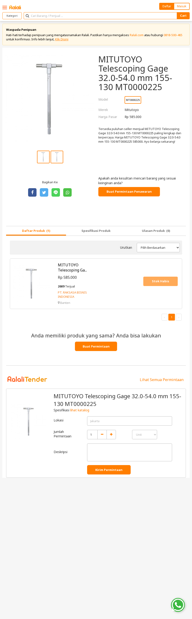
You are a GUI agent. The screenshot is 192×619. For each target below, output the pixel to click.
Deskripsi (60, 452)
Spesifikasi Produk (96, 231)
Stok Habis (160, 281)
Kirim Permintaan (108, 470)
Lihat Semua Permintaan (162, 379)
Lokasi (58, 420)
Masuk (181, 6)
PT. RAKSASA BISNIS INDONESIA (72, 294)
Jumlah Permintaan (62, 434)
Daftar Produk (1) (36, 231)
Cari (183, 15)
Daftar (166, 6)
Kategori (12, 15)
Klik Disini (61, 39)
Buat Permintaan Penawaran (129, 191)
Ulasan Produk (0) (156, 231)
